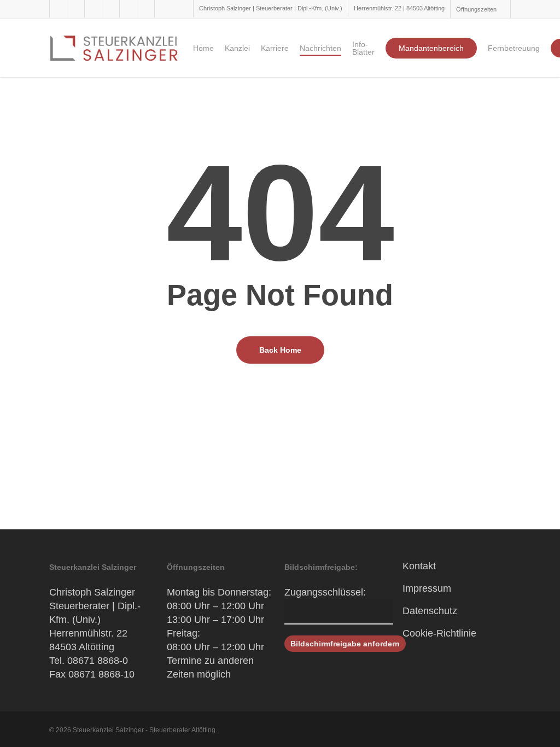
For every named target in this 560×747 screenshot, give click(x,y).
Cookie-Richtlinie (439, 633)
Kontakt (419, 566)
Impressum (426, 588)
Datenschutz (429, 610)
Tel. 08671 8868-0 (88, 660)
